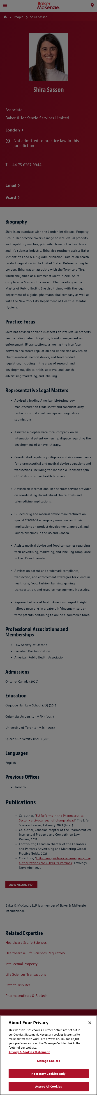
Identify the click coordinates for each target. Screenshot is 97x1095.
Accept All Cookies (48, 1086)
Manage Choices (48, 1061)
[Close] (90, 1023)
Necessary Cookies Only (48, 1074)
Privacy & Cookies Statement (29, 1052)
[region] (48, 1055)
